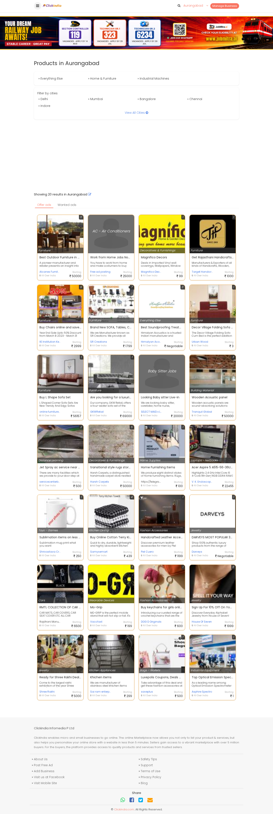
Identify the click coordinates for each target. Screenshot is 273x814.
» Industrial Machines (153, 78)
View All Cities (135, 113)
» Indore (44, 106)
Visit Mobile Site (45, 783)
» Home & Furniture (102, 78)
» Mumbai (95, 99)
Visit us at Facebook (49, 777)
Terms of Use (150, 771)
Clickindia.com (124, 809)
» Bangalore (147, 99)
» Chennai (194, 99)
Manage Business (224, 6)
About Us (41, 759)
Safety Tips (149, 759)
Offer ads (44, 205)
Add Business (44, 771)
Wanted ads (67, 205)
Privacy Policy (151, 777)
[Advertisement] (136, 156)
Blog (144, 783)
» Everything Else (50, 78)
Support (147, 765)
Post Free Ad (43, 765)
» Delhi (43, 99)
